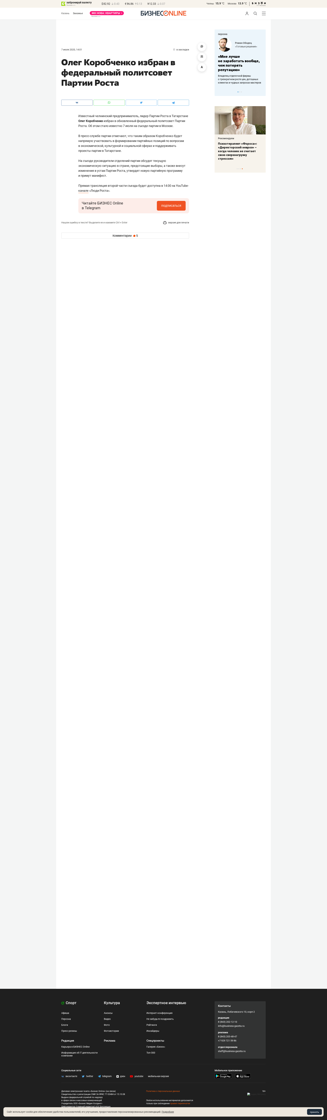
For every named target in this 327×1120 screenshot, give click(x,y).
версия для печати (178, 222)
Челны (210, 3)
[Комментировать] (202, 47)
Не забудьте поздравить (160, 1019)
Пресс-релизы (69, 1031)
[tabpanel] (240, 61)
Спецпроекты (155, 1040)
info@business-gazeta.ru (231, 1026)
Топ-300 (150, 1052)
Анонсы (108, 1013)
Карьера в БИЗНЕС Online (75, 1046)
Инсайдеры (152, 1031)
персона (222, 34)
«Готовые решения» (246, 46)
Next (262, 92)
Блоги (64, 1025)
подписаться (171, 205)
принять (314, 1112)
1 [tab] (237, 168)
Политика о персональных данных (163, 1091)
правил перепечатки (180, 1103)
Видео (107, 1019)
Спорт (70, 1003)
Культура (112, 1003)
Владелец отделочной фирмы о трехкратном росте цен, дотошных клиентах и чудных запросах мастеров (239, 79)
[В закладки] (202, 57)
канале (83, 190)
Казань (65, 13)
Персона (66, 1019)
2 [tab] (238, 168)
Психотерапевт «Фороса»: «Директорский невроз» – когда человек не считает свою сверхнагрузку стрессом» (237, 151)
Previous (219, 92)
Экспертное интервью (166, 1003)
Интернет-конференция (159, 1013)
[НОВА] (107, 14)
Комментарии (125, 235)
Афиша (65, 1013)
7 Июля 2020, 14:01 (71, 49)
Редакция (67, 1040)
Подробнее (168, 1111)
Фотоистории (111, 1031)
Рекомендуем (226, 138)
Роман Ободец (243, 43)
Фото (107, 1025)
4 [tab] (242, 168)
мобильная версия (158, 1076)
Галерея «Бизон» (155, 1046)
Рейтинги (151, 1025)
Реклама (109, 1040)
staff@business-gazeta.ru (232, 1051)
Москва (232, 3)
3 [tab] (240, 168)
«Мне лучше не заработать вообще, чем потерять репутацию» (239, 63)
